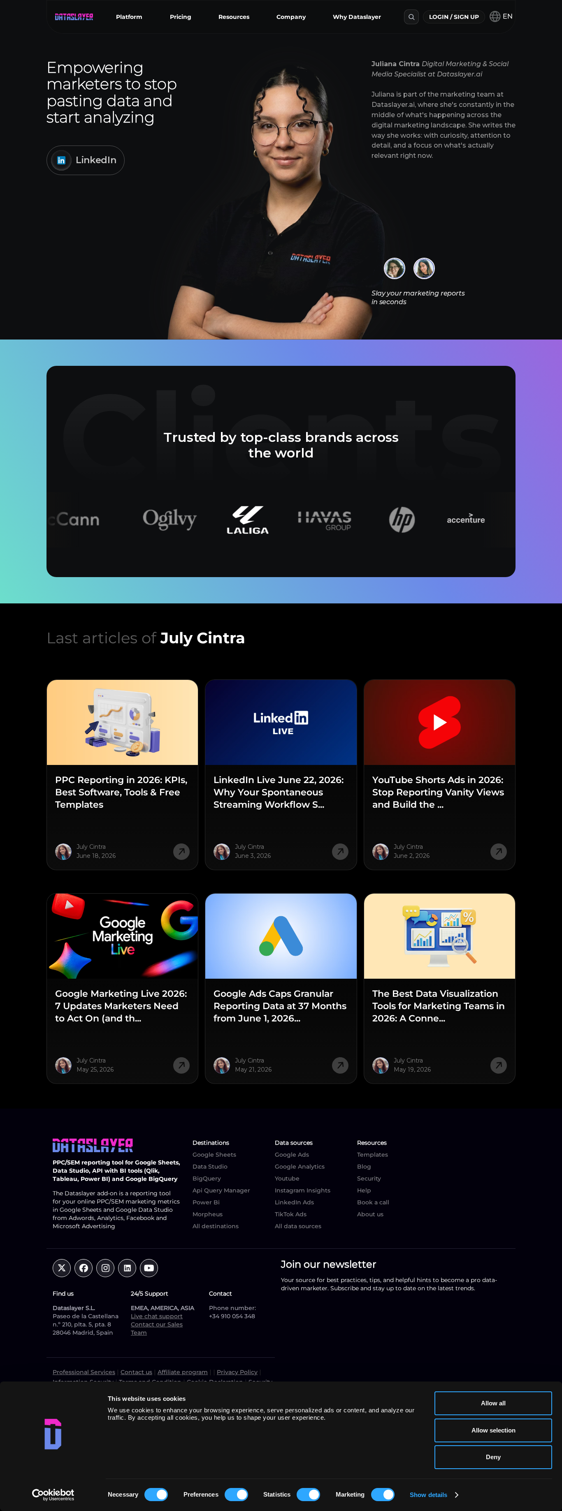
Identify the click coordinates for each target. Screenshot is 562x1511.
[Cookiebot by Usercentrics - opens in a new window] (53, 1495)
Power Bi (206, 1202)
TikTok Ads (291, 1214)
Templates (372, 1154)
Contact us (136, 1372)
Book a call (373, 1202)
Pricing (180, 17)
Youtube (287, 1178)
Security (369, 1178)
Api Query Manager (221, 1190)
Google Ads (292, 1154)
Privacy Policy (237, 1372)
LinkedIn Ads (294, 1202)
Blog (364, 1166)
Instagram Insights (302, 1190)
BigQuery (207, 1178)
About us (370, 1214)
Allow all (493, 1403)
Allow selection (493, 1430)
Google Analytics (300, 1166)
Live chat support (157, 1316)
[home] (74, 16)
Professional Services (84, 1372)
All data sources (298, 1226)
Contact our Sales (157, 1324)
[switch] (236, 1494)
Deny (493, 1456)
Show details (428, 1494)
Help (364, 1190)
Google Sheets (214, 1154)
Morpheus (208, 1214)
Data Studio (210, 1166)
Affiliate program (183, 1372)
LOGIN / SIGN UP (454, 17)
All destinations (216, 1226)
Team (139, 1332)
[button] (129, 17)
